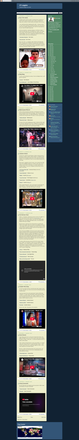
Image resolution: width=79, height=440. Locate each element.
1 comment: (42, 330)
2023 (51, 49)
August (52, 62)
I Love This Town (23, 177)
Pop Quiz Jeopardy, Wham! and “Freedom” (55, 131)
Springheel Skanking (24, 37)
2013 (51, 94)
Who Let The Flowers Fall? (25, 258)
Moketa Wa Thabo (23, 120)
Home (32, 417)
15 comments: (42, 281)
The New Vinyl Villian (55, 122)
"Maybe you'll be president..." (55, 137)
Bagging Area (53, 109)
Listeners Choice (23, 153)
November (52, 58)
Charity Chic (33, 180)
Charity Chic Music (54, 106)
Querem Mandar (23, 300)
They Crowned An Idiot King (25, 251)
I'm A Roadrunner (23, 82)
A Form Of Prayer (53, 134)
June (52, 65)
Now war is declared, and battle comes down (55, 128)
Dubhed (52, 118)
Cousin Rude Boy (23, 173)
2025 (51, 46)
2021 (51, 52)
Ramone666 (21, 170)
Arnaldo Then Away (24, 286)
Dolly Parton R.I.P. (54, 107)
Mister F (29, 182)
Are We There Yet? (54, 126)
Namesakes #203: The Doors (55, 116)
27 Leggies (23, 5)
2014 (51, 92)
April (51, 68)
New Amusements (54, 136)
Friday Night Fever (23, 353)
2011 (51, 97)
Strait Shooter (22, 335)
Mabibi (21, 175)
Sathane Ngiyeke (23, 117)
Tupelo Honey (22, 180)
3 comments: (42, 414)
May (51, 67)
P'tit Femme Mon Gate (24, 169)
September (53, 61)
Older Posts (43, 417)
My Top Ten (53, 115)
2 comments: (42, 69)
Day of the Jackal (23, 17)
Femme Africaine (23, 254)
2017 (51, 88)
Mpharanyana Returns (24, 109)
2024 (51, 48)
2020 (51, 54)
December (52, 56)
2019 (51, 55)
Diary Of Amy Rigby (54, 133)
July (51, 64)
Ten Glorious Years (24, 214)
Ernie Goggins (57, 18)
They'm (21, 249)
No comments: (42, 148)
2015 (51, 91)
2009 (51, 100)
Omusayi (21, 391)
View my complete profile (54, 29)
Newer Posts (19, 417)
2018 (51, 86)
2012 (51, 95)
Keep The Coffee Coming (55, 112)
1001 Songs (28, 175)
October (52, 59)
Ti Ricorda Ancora (23, 256)
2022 (51, 51)
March (52, 70)
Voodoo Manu (53, 110)
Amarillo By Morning (24, 355)
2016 (51, 89)
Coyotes (21, 79)
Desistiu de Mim (23, 302)
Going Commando (23, 383)
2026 (51, 45)
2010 (51, 98)
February (52, 71)
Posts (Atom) (24, 419)
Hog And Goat (22, 39)
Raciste (21, 182)
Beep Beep (22, 74)
